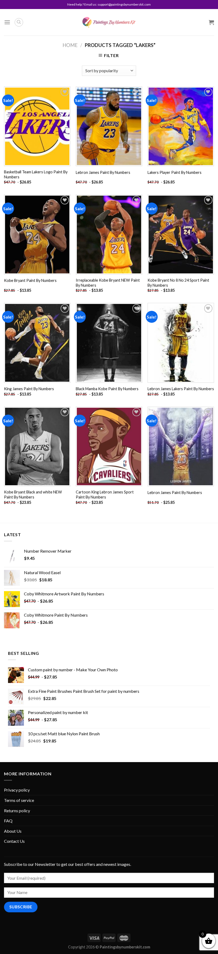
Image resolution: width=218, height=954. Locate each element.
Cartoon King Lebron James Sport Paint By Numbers (105, 494)
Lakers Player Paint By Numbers (175, 172)
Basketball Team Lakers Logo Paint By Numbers (36, 174)
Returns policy (17, 810)
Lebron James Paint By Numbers (103, 172)
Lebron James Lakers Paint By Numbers (181, 388)
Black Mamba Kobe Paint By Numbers (107, 388)
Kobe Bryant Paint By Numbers (30, 280)
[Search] (19, 22)
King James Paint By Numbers (29, 388)
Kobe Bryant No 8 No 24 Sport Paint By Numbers (178, 282)
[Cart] (211, 22)
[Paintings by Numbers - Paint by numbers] (109, 22)
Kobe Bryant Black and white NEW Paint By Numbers (33, 494)
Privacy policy (17, 789)
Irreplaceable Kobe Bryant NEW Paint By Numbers (108, 282)
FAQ (8, 820)
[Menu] (7, 22)
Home (70, 45)
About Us (13, 830)
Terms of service (19, 800)
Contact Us (14, 841)
